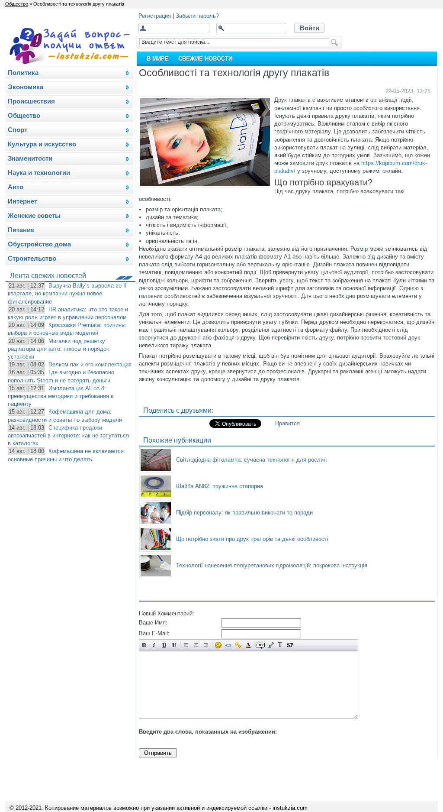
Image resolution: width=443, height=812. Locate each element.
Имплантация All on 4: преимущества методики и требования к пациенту (60, 396)
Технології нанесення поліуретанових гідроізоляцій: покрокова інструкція (271, 565)
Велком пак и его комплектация (90, 364)
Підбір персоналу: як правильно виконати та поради (244, 512)
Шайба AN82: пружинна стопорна (219, 486)
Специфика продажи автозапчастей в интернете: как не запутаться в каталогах (68, 435)
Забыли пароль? (197, 16)
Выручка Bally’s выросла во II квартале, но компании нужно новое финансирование (67, 293)
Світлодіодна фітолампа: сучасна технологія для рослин (251, 459)
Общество (16, 3)
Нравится (287, 423)
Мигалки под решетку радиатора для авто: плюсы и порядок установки (58, 349)
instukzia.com (290, 808)
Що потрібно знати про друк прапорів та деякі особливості (252, 539)
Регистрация (154, 16)
